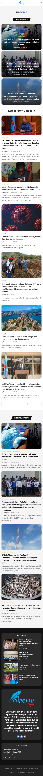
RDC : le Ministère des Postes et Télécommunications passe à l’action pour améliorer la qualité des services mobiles (21, 96)
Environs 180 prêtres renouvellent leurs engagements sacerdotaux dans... (28, 643)
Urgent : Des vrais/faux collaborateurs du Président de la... (28, 678)
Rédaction (17, 47)
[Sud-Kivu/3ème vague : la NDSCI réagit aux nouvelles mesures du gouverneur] (22, 318)
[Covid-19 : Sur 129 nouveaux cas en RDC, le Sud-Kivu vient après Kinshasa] (22, 217)
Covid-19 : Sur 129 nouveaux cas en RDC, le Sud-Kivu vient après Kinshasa (21, 237)
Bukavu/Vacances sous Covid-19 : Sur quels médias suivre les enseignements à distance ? (21, 188)
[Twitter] (21, 736)
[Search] (41, 3)
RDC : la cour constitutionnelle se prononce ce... (26, 654)
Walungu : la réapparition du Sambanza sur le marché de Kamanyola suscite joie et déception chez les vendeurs (21, 608)
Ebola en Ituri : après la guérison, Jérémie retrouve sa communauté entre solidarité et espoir (21, 42)
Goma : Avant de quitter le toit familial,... (29, 666)
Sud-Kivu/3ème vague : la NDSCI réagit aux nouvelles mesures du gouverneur (19, 338)
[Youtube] (24, 736)
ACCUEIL (11, 772)
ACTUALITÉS (21, 772)
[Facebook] (18, 736)
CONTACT (31, 772)
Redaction (6, 151)
